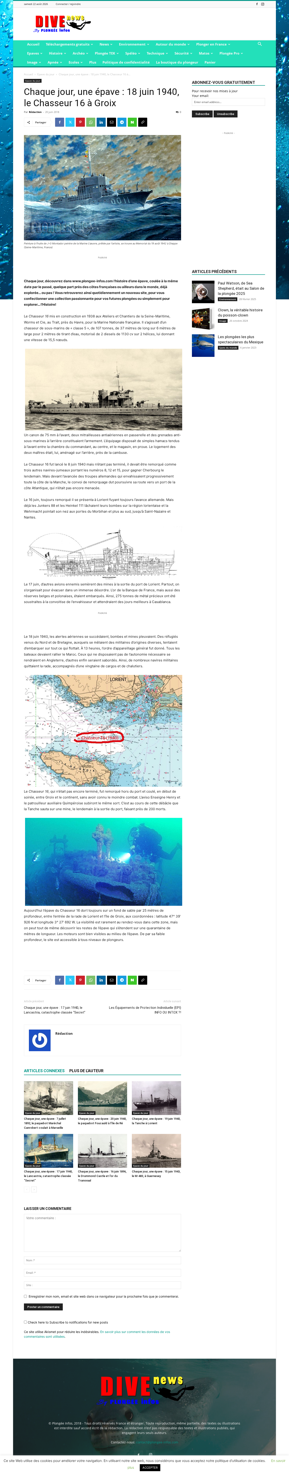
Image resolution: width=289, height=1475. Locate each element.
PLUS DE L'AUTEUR (86, 1070)
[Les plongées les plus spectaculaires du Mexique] (203, 345)
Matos (204, 53)
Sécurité (182, 53)
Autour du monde (171, 44)
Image (32, 62)
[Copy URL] (142, 122)
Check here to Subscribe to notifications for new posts (67, 1322)
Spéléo (131, 53)
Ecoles (74, 62)
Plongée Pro (229, 53)
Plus (92, 62)
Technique (155, 53)
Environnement (132, 44)
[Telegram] (121, 122)
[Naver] (132, 122)
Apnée (53, 62)
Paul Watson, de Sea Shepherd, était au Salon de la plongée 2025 (241, 288)
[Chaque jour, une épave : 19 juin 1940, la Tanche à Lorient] (156, 1098)
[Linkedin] (101, 122)
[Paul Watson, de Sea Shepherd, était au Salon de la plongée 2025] (203, 292)
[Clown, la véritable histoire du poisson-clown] (203, 318)
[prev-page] (27, 1189)
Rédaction (35, 112)
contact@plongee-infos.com (157, 1442)
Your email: (200, 96)
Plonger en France (211, 44)
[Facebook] (256, 4)
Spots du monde (228, 347)
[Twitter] (70, 122)
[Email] (111, 122)
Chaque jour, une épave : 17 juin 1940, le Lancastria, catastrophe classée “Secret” (54, 1010)
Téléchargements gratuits (67, 44)
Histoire (56, 53)
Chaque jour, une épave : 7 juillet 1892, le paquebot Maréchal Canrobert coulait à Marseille (45, 1123)
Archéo (79, 53)
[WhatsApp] (90, 122)
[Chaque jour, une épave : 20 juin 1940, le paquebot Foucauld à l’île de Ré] (102, 1098)
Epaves (33, 53)
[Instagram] (262, 4)
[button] (259, 44)
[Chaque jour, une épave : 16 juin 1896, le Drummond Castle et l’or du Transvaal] (102, 1151)
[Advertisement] (183, 24)
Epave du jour (45, 74)
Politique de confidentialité (126, 62)
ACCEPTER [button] (150, 1467)
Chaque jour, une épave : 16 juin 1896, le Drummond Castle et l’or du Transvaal (102, 1176)
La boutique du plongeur (177, 62)
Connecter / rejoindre (68, 4)
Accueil (33, 44)
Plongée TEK (105, 53)
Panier (210, 62)
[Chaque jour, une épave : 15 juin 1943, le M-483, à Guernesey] (156, 1151)
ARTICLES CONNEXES (44, 1070)
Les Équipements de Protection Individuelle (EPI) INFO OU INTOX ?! (145, 1010)
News (104, 44)
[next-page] (34, 1189)
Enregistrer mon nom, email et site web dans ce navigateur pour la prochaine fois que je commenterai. (104, 1296)
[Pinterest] (80, 122)
